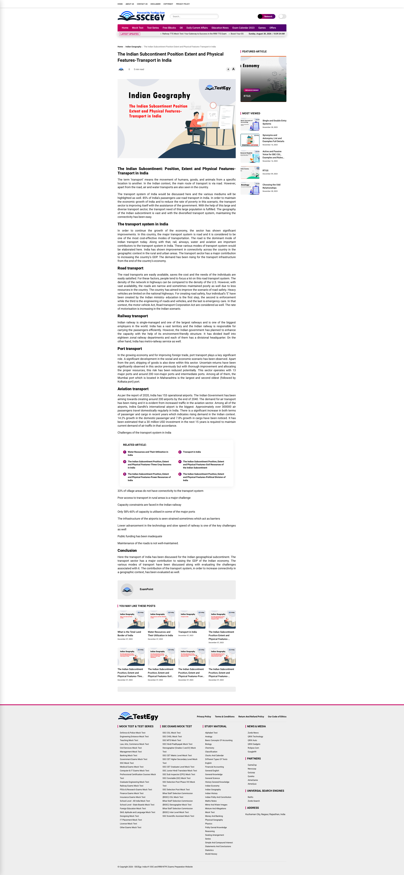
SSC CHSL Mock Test (172, 736)
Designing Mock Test (129, 816)
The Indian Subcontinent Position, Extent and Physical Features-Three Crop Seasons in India (149, 464)
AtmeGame (253, 780)
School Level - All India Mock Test (135, 801)
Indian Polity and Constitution (218, 797)
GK (181, 27)
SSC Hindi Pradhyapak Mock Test (177, 744)
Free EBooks (169, 27)
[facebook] (261, 4)
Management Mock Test (131, 751)
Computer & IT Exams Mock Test (134, 770)
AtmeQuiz (252, 784)
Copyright (168, 4)
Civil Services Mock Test (131, 748)
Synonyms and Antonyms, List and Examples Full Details (273, 138)
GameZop (252, 765)
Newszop (252, 769)
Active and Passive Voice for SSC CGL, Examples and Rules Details (273, 154)
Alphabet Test (211, 733)
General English (212, 770)
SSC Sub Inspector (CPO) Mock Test (179, 774)
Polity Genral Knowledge (216, 827)
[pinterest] (285, 4)
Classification (211, 751)
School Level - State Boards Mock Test (137, 805)
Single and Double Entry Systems (274, 122)
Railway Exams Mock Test (131, 786)
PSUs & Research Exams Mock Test (136, 789)
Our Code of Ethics (277, 716)
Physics (208, 823)
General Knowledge (214, 774)
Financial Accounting (214, 767)
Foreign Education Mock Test (133, 808)
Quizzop (251, 772)
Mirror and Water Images (216, 805)
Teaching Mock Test (129, 740)
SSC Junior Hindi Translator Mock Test (180, 770)
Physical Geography (214, 820)
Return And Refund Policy (251, 716)
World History (211, 854)
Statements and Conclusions (218, 846)
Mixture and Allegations (215, 808)
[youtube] (275, 4)
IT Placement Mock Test (131, 820)
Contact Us (142, 4)
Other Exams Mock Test (130, 827)
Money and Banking (214, 816)
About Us (130, 4)
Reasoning (210, 831)
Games (262, 27)
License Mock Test (128, 823)
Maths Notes (211, 801)
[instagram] (270, 4)
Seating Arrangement (214, 835)
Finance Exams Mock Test (131, 793)
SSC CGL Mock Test (172, 733)
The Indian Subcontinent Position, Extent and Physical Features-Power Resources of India (149, 477)
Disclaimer (155, 4)
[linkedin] (280, 4)
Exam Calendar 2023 (243, 27)
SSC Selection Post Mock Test (176, 789)
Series (208, 839)
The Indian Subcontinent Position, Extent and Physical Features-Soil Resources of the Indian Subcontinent (203, 464)
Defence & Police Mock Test (132, 733)
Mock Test (137, 27)
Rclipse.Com (253, 748)
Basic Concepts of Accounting (218, 740)
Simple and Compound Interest (219, 842)
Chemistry (209, 748)
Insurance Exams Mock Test (132, 797)
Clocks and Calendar (214, 755)
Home (120, 4)
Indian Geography (133, 46)
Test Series (153, 27)
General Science (212, 778)
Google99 (252, 751)
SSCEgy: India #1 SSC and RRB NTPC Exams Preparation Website (163, 867)
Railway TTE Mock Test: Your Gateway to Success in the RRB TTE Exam (173, 34)
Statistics (209, 850)
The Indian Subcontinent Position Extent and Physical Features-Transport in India (221, 636)
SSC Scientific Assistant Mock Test (178, 816)
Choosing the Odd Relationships (271, 186)
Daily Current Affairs (197, 27)
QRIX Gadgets (254, 744)
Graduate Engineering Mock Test (134, 782)
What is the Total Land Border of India (129, 634)
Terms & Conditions (225, 716)
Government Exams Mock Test (133, 759)
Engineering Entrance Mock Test (134, 736)
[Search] (216, 16)
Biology (208, 744)
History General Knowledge (217, 782)
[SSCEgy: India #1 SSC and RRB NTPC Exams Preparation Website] (141, 20)
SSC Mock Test (127, 763)
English (208, 763)
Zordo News (253, 733)
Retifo (250, 797)
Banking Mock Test (128, 755)
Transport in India (192, 452)
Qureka (251, 776)
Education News (220, 27)
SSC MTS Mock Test (172, 740)
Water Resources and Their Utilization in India (148, 453)
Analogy (208, 736)
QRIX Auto (252, 740)
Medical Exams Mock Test (131, 767)
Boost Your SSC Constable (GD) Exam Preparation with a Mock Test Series (243, 34)
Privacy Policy (183, 4)
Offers (273, 27)
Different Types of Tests (216, 759)
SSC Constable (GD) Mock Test (176, 778)
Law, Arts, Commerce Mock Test (134, 744)
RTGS (247, 96)
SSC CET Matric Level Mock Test (177, 755)
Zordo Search (254, 801)
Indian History (211, 793)
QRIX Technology (255, 736)
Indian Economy (252, 90)
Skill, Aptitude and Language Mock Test (137, 812)
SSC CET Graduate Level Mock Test (178, 767)
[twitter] (266, 4)
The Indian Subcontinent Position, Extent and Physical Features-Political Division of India (204, 477)
